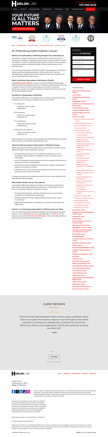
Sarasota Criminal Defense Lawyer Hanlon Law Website (28, 401)
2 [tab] (52, 351)
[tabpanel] (54, 322)
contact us (54, 214)
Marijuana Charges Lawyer (83, 195)
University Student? (78, 9)
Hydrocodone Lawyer (82, 158)
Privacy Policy (76, 373)
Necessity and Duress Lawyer (81, 243)
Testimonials (58, 9)
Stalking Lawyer (77, 259)
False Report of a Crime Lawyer (82, 227)
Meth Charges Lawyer (81, 200)
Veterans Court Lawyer (82, 207)
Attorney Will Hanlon (38, 216)
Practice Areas (47, 9)
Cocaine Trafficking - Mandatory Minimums (83, 140)
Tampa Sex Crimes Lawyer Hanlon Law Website (26, 411)
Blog (67, 9)
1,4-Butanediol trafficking (84, 132)
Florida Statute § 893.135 (24, 83)
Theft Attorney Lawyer (79, 270)
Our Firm (23, 9)
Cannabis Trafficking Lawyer (83, 123)
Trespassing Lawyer (78, 275)
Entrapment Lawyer (78, 216)
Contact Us (90, 9)
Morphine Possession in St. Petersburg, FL (84, 177)
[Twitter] (17, 391)
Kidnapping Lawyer (78, 236)
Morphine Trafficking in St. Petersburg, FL (84, 181)
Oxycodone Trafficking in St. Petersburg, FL (84, 186)
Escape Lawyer (77, 218)
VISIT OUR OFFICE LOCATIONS (23, 29)
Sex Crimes (75, 256)
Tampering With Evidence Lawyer (83, 266)
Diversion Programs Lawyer (81, 110)
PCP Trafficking (81, 189)
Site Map (85, 373)
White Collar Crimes (78, 284)
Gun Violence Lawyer (78, 234)
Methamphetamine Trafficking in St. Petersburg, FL (85, 166)
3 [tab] (54, 351)
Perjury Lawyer (77, 245)
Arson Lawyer (76, 95)
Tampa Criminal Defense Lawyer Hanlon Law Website (28, 403)
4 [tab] (56, 351)
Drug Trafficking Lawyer (82, 130)
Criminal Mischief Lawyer (80, 108)
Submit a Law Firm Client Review (54, 361)
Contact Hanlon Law (85, 4)
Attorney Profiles (34, 9)
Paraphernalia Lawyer (81, 205)
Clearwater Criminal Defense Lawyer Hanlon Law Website (29, 404)
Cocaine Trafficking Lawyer (83, 125)
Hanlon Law (30, 214)
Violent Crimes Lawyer (79, 282)
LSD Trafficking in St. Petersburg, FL (82, 161)
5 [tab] (58, 351)
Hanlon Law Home (24, 4)
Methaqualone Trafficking (84, 170)
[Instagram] (28, 391)
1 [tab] (49, 351)
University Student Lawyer (80, 289)
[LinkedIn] (21, 391)
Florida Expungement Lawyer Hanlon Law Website (27, 410)
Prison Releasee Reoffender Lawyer (83, 247)
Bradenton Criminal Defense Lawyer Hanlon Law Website (29, 406)
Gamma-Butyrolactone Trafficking (83, 154)
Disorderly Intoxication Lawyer (81, 286)
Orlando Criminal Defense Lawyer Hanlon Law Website (28, 408)
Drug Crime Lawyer (78, 116)
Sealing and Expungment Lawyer (82, 254)
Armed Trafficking (81, 135)
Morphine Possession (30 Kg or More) (84, 173)
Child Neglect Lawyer (79, 101)
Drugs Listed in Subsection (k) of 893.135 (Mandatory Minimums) (85, 145)
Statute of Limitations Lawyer (81, 263)
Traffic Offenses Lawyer (79, 273)
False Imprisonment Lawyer (81, 225)
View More (54, 356)
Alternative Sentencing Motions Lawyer (84, 120)
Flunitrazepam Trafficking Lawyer (84, 150)
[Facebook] (13, 391)
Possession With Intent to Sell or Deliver (85, 192)
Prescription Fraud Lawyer (83, 203)
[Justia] (24, 391)
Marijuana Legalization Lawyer (84, 198)
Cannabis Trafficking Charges (85, 137)
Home (15, 9)
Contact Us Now (83, 79)
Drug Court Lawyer (80, 128)
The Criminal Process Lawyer (81, 268)
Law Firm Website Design (86, 432)
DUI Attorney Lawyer (78, 210)
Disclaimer (66, 373)
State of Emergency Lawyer (80, 261)
